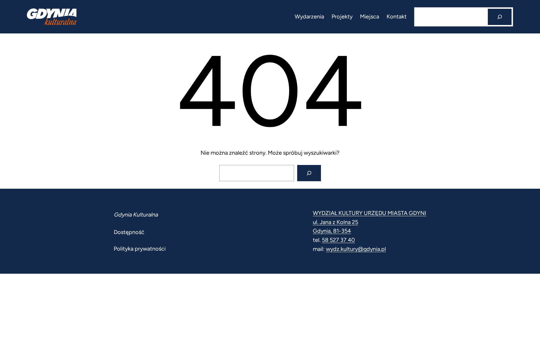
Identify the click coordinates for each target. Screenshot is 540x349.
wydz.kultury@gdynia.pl (356, 249)
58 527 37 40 (338, 240)
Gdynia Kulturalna (136, 214)
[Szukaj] (500, 17)
